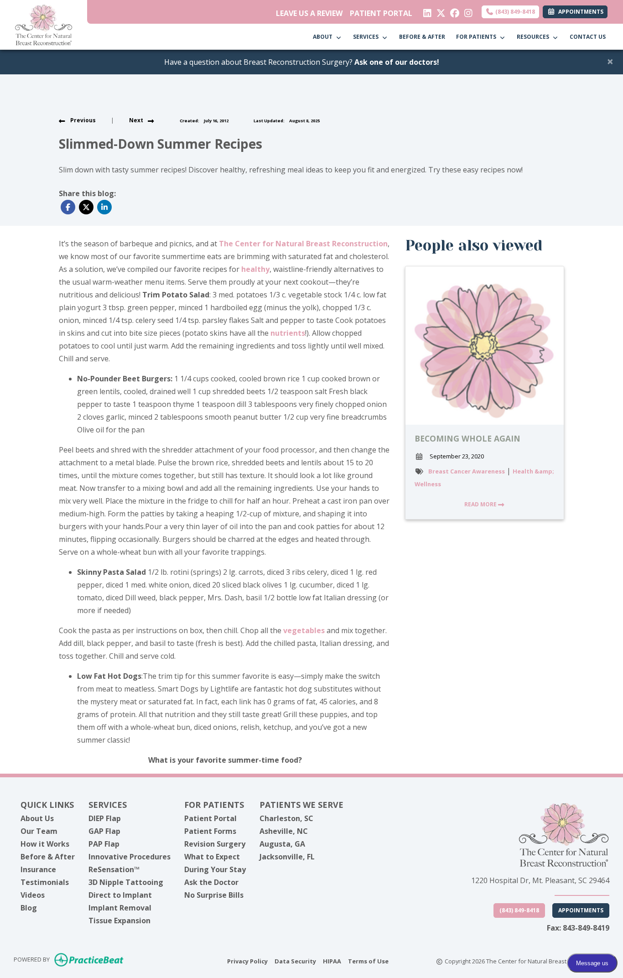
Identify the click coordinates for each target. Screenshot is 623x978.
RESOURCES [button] (534, 37)
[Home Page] (44, 24)
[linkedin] (425, 11)
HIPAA (332, 961)
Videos (33, 895)
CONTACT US (588, 37)
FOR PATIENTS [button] (477, 37)
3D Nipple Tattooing (125, 882)
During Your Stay (215, 869)
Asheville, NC (284, 831)
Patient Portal (210, 818)
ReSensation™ (114, 869)
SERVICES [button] (367, 37)
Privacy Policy (247, 961)
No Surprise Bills (214, 895)
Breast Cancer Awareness (466, 471)
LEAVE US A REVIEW (309, 13)
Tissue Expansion (119, 921)
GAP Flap (104, 831)
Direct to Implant (120, 895)
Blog (29, 908)
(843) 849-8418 (514, 12)
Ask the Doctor (211, 882)
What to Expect (212, 857)
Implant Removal (119, 908)
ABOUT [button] (324, 37)
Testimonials (45, 882)
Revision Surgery (214, 844)
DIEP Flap (104, 818)
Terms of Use (368, 961)
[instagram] (466, 11)
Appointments (580, 910)
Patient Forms (210, 831)
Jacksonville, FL (287, 857)
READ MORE (481, 504)
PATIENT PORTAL (381, 13)
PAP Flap (103, 844)
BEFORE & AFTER (422, 37)
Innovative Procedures (129, 857)
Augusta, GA (282, 844)
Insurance (38, 869)
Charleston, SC (286, 818)
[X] (439, 11)
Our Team (39, 831)
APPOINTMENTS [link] (579, 12)
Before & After (48, 857)
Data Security (295, 961)
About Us (37, 818)
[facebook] (452, 11)
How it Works (45, 844)
